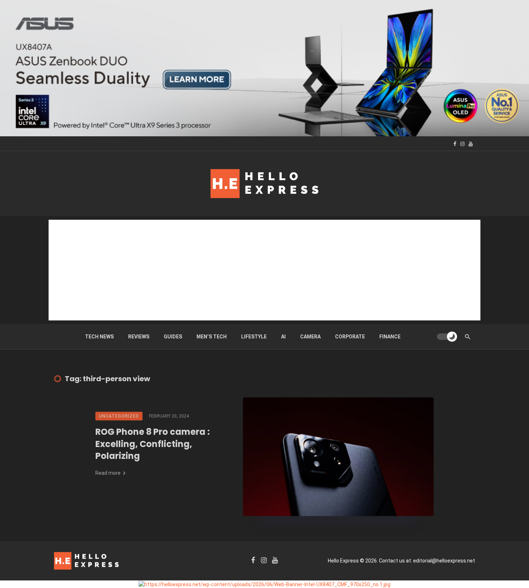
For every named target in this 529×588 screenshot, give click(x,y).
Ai (283, 336)
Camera (310, 336)
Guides (173, 336)
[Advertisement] (264, 270)
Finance (390, 336)
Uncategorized (119, 416)
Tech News (99, 336)
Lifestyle (254, 336)
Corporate (350, 336)
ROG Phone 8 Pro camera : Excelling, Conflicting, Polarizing (152, 444)
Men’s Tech (211, 336)
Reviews (138, 336)
